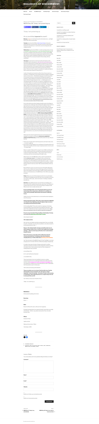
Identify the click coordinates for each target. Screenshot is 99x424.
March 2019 (59, 113)
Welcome (25, 11)
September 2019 (60, 100)
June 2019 (59, 107)
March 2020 (59, 88)
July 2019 (58, 105)
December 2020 (60, 68)
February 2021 (59, 64)
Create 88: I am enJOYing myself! (63, 30)
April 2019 (59, 111)
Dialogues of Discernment (42, 4)
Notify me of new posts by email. (30, 398)
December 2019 (60, 94)
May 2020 (59, 83)
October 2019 (59, 98)
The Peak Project (46, 11)
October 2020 (59, 73)
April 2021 (58, 60)
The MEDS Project (37, 11)
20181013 (27, 345)
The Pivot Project (55, 11)
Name (25, 374)
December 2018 (60, 120)
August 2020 (59, 77)
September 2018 (60, 126)
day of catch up (33, 345)
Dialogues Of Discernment (36, 21)
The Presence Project (65, 11)
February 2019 (59, 115)
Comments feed (60, 156)
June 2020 (59, 81)
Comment (26, 359)
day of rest (40, 345)
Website (25, 386)
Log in (58, 152)
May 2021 (58, 58)
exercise (48, 345)
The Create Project (27, 14)
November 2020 (60, 71)
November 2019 (60, 96)
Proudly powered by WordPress (29, 421)
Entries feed (59, 154)
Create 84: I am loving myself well (63, 42)
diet (45, 345)
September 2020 (60, 75)
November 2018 (60, 122)
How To (30, 11)
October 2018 (59, 124)
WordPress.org (59, 158)
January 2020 (59, 92)
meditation (28, 346)
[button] (27, 27)
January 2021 (59, 66)
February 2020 (59, 90)
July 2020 (58, 79)
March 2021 (59, 62)
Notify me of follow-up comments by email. (33, 394)
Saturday (33, 346)
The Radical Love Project (61, 145)
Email (25, 380)
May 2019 (58, 109)
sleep (37, 346)
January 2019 (59, 117)
